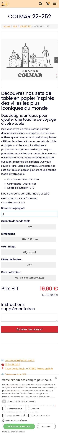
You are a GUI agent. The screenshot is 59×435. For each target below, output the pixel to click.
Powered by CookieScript (13, 432)
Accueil (6, 26)
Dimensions (8, 234)
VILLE (15, 26)
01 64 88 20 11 (12, 364)
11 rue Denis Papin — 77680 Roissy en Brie (29, 368)
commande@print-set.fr (19, 360)
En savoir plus (43, 396)
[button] (29, 420)
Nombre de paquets (13, 208)
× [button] (55, 378)
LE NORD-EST (25, 26)
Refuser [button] (46, 426)
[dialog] (29, 405)
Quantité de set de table (15, 221)
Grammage (8, 246)
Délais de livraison (11, 259)
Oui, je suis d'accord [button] (19, 426)
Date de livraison (11, 272)
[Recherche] (40, 3)
